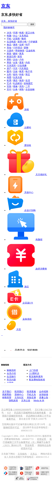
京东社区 (19, 397)
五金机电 (30, 50)
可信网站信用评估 (10, 468)
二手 (27, 86)
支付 (9, 89)
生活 (27, 80)
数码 (23, 38)
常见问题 (11, 379)
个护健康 (32, 41)
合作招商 (43, 391)
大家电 (10, 383)
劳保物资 (19, 50)
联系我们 (19, 391)
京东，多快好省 (9, 21)
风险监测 (31, 397)
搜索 (31, 24)
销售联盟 (6, 397)
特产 (27, 44)
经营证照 (42, 439)
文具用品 (23, 35)
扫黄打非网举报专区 (42, 473)
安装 (9, 86)
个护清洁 (17, 47)
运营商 (16, 38)
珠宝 (27, 74)
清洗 (21, 86)
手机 (9, 38)
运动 (15, 59)
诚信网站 (42, 468)
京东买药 (11, 65)
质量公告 (43, 397)
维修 (15, 86)
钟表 (21, 74)
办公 (15, 35)
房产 (9, 68)
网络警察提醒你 (26, 468)
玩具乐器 (17, 77)
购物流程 (11, 370)
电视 (21, 33)
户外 (21, 59)
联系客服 (31, 391)
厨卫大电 (29, 33)
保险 (21, 89)
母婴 (9, 77)
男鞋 (9, 59)
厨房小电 (22, 41)
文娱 (15, 71)
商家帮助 (6, 394)
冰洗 (9, 33)
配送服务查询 (36, 376)
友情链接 (43, 394)
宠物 (26, 47)
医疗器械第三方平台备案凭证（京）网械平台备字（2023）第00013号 (27, 442)
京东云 (34, 454)
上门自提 (33, 370)
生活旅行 (11, 376)
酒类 (15, 44)
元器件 (10, 50)
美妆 (9, 47)
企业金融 (29, 89)
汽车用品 (23, 68)
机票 (9, 80)
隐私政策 (13, 400)
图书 (9, 71)
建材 (15, 53)
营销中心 (19, 394)
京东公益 (25, 400)
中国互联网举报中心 (10, 473)
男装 (9, 62)
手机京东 (31, 394)
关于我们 (6, 391)
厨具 (20, 56)
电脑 (9, 35)
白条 (15, 89)
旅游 (21, 80)
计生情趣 (22, 65)
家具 (21, 53)
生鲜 (21, 44)
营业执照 (29, 445)
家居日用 (11, 56)
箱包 (15, 74)
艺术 (9, 83)
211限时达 (34, 373)
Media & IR (38, 400)
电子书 (28, 71)
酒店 (15, 80)
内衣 (27, 62)
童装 (21, 62)
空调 (15, 33)
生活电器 (11, 41)
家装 (9, 53)
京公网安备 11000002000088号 (16, 409)
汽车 (15, 68)
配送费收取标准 (37, 379)
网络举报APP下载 (26, 473)
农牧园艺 (28, 83)
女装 (15, 62)
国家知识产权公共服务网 (32, 478)
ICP (9, 412)
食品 (9, 44)
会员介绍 (11, 373)
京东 (5, 6)
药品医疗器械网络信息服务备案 (30, 412)
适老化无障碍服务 (20, 478)
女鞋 (9, 74)
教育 (21, 71)
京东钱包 (22, 454)
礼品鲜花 (17, 83)
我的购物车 (9, 27)
